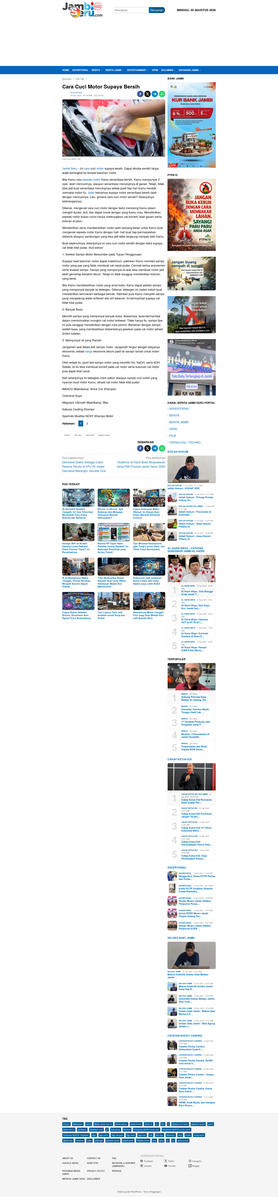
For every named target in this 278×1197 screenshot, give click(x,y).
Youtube (172, 1165)
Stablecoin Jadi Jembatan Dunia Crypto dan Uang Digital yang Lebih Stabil (147, 580)
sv (168, 1140)
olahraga (99, 1140)
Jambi (66, 168)
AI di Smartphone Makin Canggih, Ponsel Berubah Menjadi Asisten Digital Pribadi (76, 582)
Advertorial (176, 867)
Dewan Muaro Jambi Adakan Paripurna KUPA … (195, 927)
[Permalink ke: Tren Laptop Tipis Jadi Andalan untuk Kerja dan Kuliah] (114, 601)
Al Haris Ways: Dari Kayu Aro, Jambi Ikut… (195, 607)
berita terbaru (121, 1124)
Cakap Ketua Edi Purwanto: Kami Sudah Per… (196, 801)
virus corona (183, 1140)
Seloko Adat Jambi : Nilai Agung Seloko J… (197, 1025)
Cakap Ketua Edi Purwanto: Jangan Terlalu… (196, 815)
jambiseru (82, 1129)
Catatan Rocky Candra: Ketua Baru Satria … (195, 1090)
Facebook (148, 1161)
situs (161, 1140)
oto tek (77, 435)
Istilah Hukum (177, 451)
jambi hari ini (68, 1129)
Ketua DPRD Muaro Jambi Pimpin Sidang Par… (193, 915)
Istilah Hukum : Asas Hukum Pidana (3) (195, 525)
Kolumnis (198, 506)
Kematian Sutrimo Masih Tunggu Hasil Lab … (195, 711)
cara (87, 168)
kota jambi (115, 1129)
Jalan (91, 192)
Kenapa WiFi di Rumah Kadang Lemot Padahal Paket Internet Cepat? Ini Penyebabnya (75, 548)
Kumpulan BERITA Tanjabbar (76, 1135)
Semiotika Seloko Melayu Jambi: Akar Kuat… (197, 1000)
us (173, 1140)
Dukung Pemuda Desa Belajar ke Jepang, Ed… (194, 698)
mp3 (180, 1135)
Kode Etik (92, 1163)
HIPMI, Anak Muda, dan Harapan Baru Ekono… (197, 1104)
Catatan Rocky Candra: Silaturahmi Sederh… (192, 1048)
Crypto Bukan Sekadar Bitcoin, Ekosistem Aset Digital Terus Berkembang (76, 615)
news (89, 1140)
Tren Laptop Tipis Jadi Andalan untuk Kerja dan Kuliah (111, 615)
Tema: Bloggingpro (152, 1191)
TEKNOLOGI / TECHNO (185, 442)
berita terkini (136, 1124)
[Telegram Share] (155, 94)
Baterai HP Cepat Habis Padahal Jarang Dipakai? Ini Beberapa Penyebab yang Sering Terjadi (113, 548)
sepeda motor (91, 179)
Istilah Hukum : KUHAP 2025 (183, 488)
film (162, 1124)
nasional (80, 1140)
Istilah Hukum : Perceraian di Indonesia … (195, 513)
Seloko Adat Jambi (181, 938)
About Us (67, 1158)
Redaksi (116, 1170)
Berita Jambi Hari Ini (103, 1124)
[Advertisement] (139, 41)
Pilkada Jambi (143, 1140)
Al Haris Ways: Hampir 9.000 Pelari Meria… (194, 649)
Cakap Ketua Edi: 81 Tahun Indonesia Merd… (196, 829)
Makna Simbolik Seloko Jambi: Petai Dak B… (196, 988)
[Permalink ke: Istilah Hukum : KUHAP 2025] (191, 469)
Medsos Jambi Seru (73, 1178)
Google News (70, 1163)
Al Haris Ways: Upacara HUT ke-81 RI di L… (194, 621)
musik (188, 1135)
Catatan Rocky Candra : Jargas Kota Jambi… (196, 1076)
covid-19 (148, 1124)
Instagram (197, 1161)
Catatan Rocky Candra (184, 1035)
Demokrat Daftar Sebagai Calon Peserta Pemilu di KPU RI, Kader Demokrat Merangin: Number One (84, 464)
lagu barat (103, 1135)
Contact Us (93, 1158)
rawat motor (104, 435)
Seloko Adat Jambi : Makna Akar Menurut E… (197, 1012)
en (157, 1124)
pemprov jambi (112, 1140)
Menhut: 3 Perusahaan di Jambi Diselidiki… (195, 735)
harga (88, 351)
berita (88, 1124)
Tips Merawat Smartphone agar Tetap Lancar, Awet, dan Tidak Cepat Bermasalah (149, 546)
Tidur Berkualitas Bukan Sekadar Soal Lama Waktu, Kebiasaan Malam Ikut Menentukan (112, 582)
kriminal (127, 1129)
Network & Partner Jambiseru (123, 1164)
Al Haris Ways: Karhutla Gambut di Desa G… (194, 635)
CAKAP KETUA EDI (179, 759)
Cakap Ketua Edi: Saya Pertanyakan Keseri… (194, 857)
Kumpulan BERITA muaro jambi (176, 1129)
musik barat (199, 1135)
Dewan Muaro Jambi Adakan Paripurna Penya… (195, 902)
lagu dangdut (117, 1135)
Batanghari (78, 1124)
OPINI (173, 429)
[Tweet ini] (147, 94)
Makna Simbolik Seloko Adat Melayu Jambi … (187, 976)
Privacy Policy (96, 1170)
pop (154, 1140)
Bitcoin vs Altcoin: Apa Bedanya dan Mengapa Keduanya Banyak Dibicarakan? (110, 513)
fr (168, 1124)
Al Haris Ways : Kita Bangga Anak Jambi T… (197, 593)
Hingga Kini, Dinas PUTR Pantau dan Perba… (197, 877)
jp (107, 1129)
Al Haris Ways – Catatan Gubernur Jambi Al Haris (185, 549)
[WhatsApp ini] (162, 94)
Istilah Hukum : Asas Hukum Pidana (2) (195, 537)
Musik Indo (68, 1140)
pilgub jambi (128, 1140)
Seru (74, 168)
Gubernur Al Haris (180, 1124)
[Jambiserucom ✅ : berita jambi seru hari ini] (82, 9)
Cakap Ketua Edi (189, 794)
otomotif (90, 435)
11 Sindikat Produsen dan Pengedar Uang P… (195, 723)
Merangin (171, 1135)
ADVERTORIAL (179, 408)
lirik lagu (159, 1135)
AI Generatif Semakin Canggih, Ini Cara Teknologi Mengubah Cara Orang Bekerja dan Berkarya (77, 513)
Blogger (195, 1165)
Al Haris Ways (188, 586)
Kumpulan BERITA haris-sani (146, 1129)
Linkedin (148, 1165)
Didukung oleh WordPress (129, 1191)
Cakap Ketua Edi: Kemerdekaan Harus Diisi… (196, 843)
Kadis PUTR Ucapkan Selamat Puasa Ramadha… (196, 890)
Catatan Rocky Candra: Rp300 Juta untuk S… (196, 1062)
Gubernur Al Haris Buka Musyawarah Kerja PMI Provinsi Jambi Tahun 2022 (141, 462)
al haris (66, 1124)
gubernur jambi (198, 1124)
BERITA (174, 415)
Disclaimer (93, 1178)
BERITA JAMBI (179, 422)
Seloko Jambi (174, 971)
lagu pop (142, 1135)
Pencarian (156, 10)
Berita (184, 694)
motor (100, 168)
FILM (172, 435)
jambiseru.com (96, 1129)
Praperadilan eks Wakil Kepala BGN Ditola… (194, 748)
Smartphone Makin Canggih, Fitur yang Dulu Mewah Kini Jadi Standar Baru (148, 615)
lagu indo (131, 1135)
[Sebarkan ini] (140, 94)
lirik (150, 1135)
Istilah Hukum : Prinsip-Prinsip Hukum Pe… (196, 499)
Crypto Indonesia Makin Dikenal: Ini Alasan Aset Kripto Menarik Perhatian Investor (146, 513)
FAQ (114, 1158)
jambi (210, 1124)
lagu (94, 1135)
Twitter (171, 1161)
